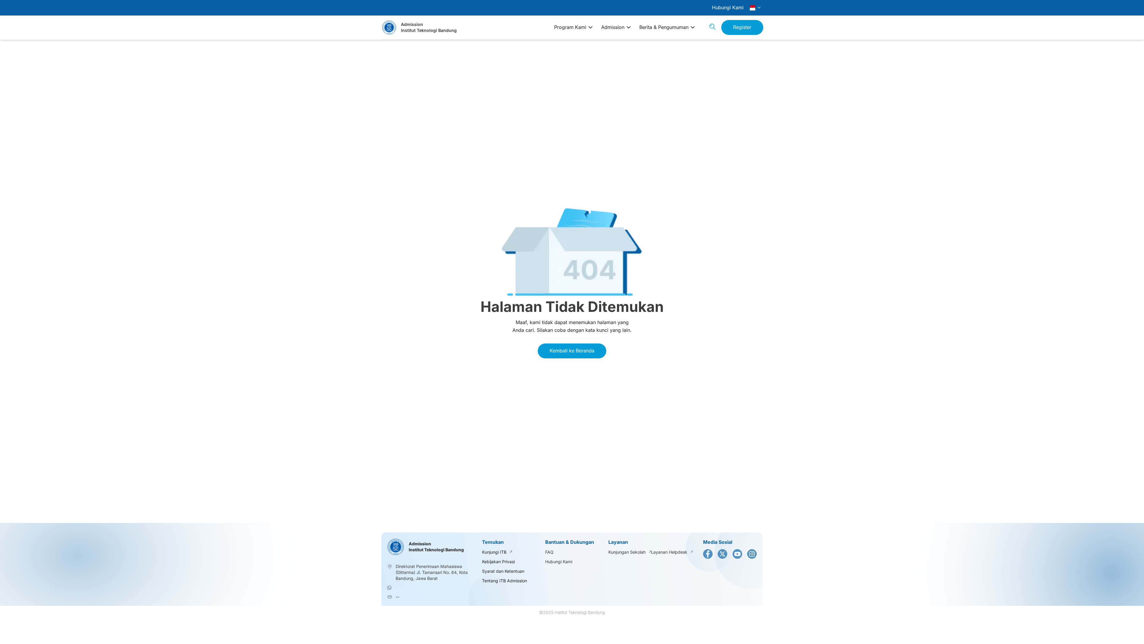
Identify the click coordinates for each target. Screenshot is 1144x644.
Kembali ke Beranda (572, 351)
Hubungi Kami (728, 7)
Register (742, 27)
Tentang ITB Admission (504, 580)
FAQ (549, 552)
